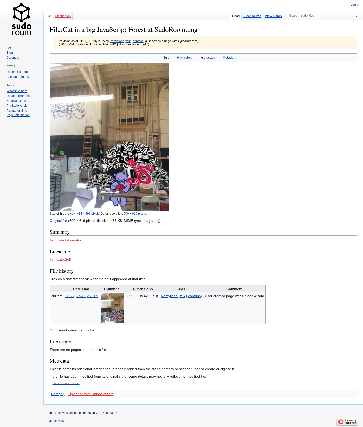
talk (128, 41)
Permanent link (17, 110)
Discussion (63, 16)
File (166, 57)
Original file (58, 221)
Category (58, 394)
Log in (355, 4)
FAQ (9, 48)
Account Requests (19, 77)
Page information (18, 115)
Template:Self (60, 259)
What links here (17, 91)
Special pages (16, 101)
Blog (10, 52)
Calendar (13, 57)
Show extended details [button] (66, 383)
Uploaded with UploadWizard (91, 394)
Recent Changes (18, 72)
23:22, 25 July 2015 (81, 296)
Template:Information (66, 240)
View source (252, 16)
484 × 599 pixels (88, 213)
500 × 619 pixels (135, 213)
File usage (207, 57)
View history (273, 16)
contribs (138, 41)
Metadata (229, 57)
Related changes (18, 96)
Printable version (18, 105)
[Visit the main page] (21, 20)
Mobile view (56, 421)
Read (236, 16)
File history (185, 57)
